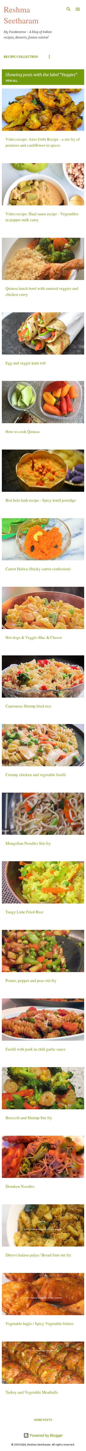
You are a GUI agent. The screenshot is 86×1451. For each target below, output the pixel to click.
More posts (43, 1419)
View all (11, 80)
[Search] (68, 9)
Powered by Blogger (46, 1435)
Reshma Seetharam (21, 15)
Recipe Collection (21, 56)
